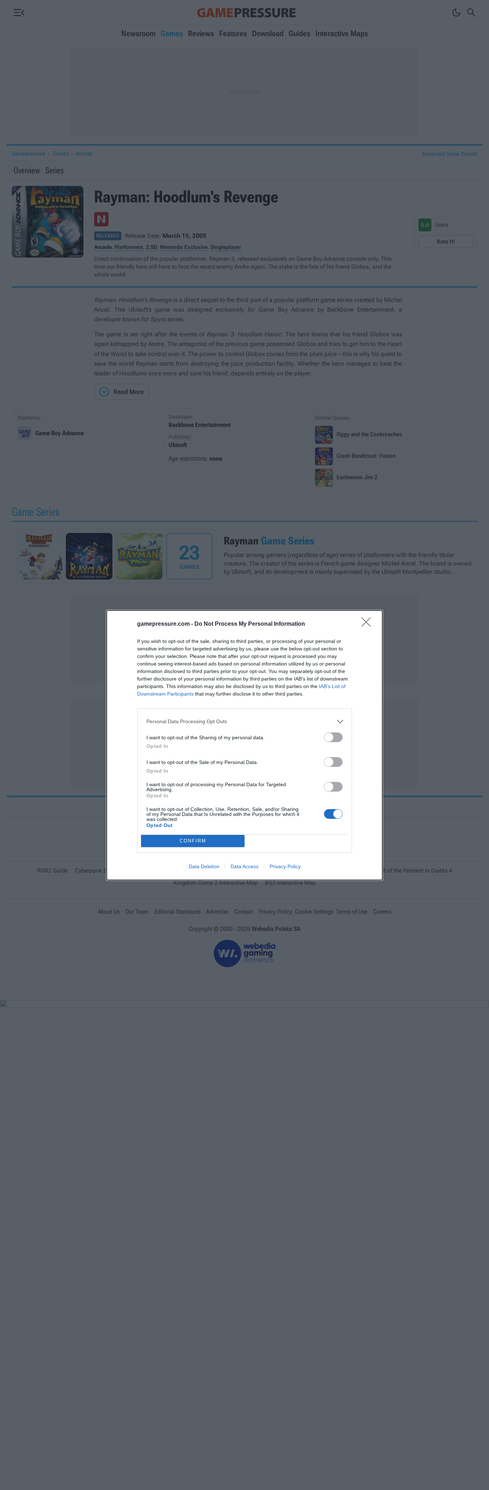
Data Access (244, 866)
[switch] (333, 737)
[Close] (368, 624)
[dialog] (244, 745)
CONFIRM (193, 840)
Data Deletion (204, 866)
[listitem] (244, 721)
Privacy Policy (285, 866)
